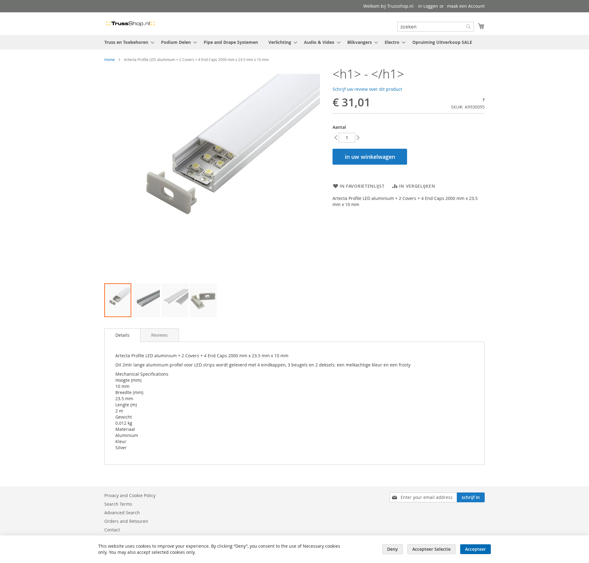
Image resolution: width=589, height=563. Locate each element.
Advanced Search (122, 512)
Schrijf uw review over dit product (367, 89)
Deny (392, 549)
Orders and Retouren (126, 521)
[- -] (117, 300)
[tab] (122, 335)
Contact (112, 530)
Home (109, 59)
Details (122, 335)
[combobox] (435, 27)
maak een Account (466, 6)
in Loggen (428, 6)
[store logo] (130, 23)
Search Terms (118, 504)
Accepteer (475, 549)
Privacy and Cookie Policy (130, 495)
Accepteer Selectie (431, 549)
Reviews (159, 335)
